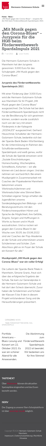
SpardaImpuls (8, 325)
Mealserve (12, 383)
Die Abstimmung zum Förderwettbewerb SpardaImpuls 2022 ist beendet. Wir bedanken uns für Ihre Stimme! (33, 344)
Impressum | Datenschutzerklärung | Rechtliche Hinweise (23, 437)
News (18, 320)
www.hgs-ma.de (17, 411)
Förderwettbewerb (19, 323)
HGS (30, 323)
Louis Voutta (24, 54)
